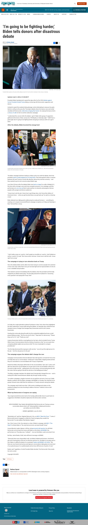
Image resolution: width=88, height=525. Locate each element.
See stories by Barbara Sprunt (19, 474)
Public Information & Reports (37, 508)
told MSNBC (43, 430)
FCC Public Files (34, 511)
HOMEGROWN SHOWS (38, 14)
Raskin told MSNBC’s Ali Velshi (41, 442)
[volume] (7, 10)
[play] (3, 10)
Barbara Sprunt (10, 42)
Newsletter (69, 508)
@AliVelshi (31, 404)
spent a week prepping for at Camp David (24, 177)
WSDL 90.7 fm (13, 14)
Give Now (82, 3)
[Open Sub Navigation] (31, 14)
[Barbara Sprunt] (6, 473)
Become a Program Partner (44, 497)
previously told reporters (39, 428)
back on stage (37, 184)
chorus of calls (12, 112)
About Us (51, 511)
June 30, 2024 (38, 411)
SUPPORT (64, 14)
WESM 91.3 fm (22, 14)
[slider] (9, 10)
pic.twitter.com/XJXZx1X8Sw (32, 408)
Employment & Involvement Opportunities (73, 511)
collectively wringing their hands (30, 111)
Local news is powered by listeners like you (44, 490)
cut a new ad (19, 188)
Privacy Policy (52, 508)
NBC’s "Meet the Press (43, 416)
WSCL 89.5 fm (4, 14)
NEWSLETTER (73, 14)
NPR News (9, 459)
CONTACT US (6, 513)
